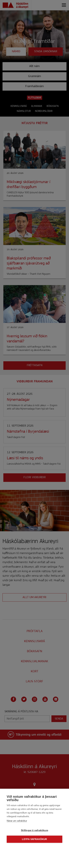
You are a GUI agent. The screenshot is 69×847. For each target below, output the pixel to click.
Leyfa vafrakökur (34, 839)
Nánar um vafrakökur (17, 821)
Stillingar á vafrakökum (34, 830)
